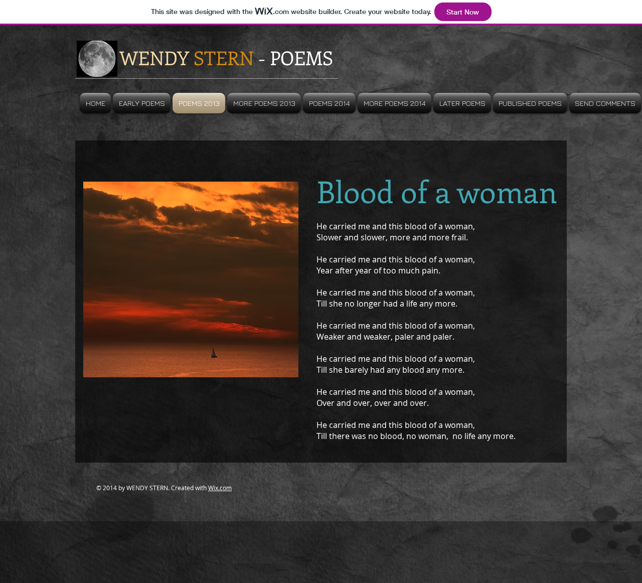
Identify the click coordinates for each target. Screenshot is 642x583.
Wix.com (220, 488)
